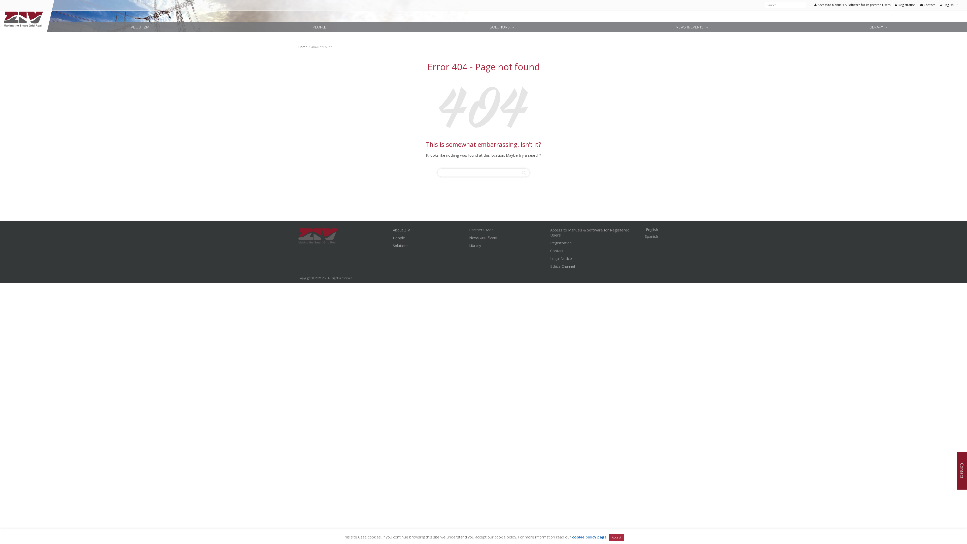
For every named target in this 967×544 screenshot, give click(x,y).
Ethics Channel (562, 266)
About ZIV (140, 26)
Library (877, 26)
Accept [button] (616, 537)
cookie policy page (589, 536)
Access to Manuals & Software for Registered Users (853, 5)
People (319, 26)
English (948, 5)
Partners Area (481, 229)
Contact (929, 5)
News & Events (690, 26)
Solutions (500, 26)
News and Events (484, 237)
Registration (907, 5)
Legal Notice (561, 258)
